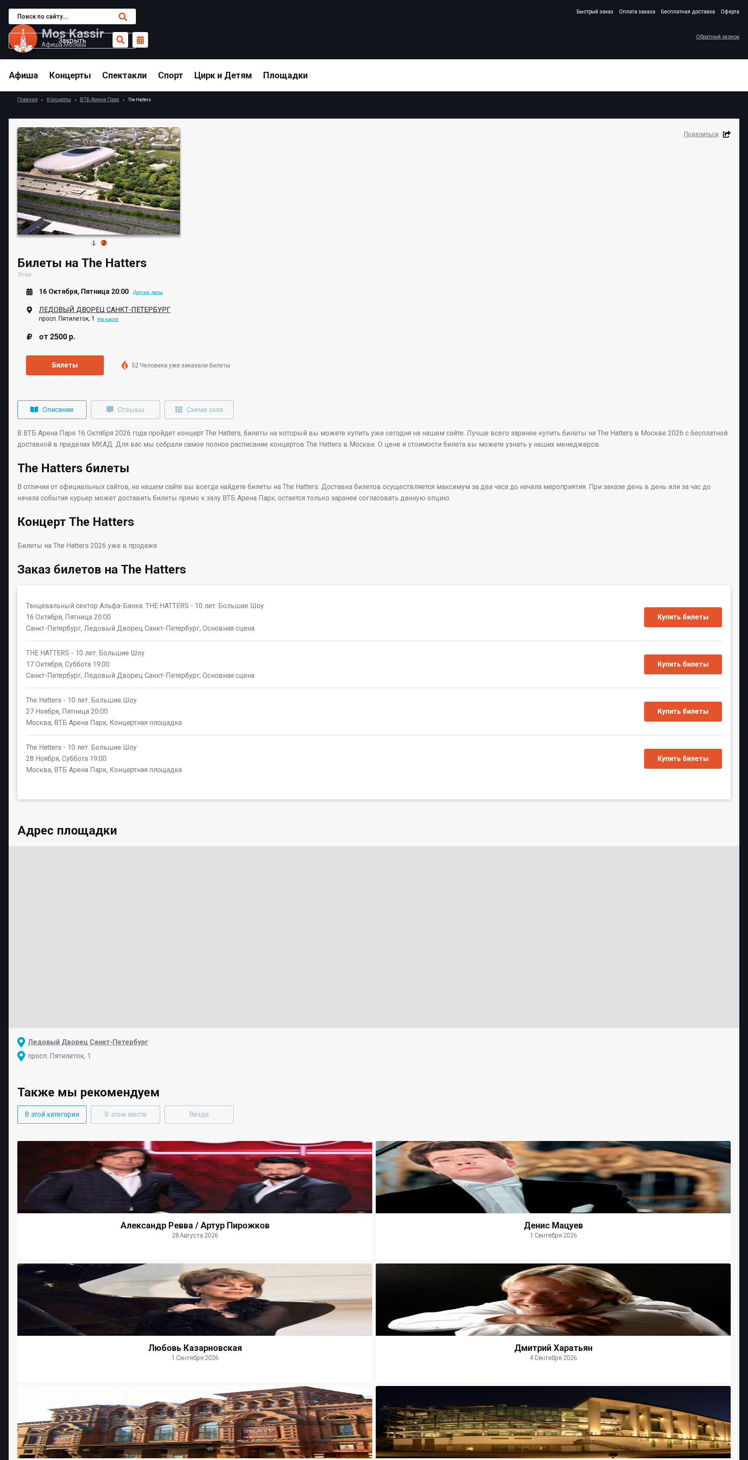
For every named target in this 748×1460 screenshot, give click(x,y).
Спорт (170, 75)
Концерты (70, 75)
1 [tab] (93, 243)
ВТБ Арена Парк (99, 100)
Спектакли (124, 75)
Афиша (23, 75)
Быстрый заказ (595, 12)
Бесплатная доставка (688, 12)
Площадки (285, 75)
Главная (27, 100)
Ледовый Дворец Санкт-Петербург (105, 310)
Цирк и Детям (223, 75)
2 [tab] (104, 243)
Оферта (730, 12)
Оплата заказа (637, 12)
